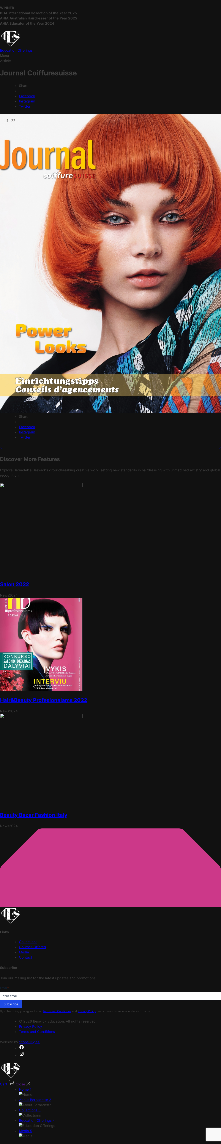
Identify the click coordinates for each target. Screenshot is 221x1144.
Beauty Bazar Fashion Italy (33, 815)
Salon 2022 (14, 584)
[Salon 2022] (41, 486)
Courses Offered (32, 947)
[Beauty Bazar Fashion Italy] (41, 717)
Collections (28, 942)
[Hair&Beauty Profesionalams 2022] (41, 689)
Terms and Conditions (57, 1011)
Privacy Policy (87, 1011)
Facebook (27, 96)
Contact (25, 957)
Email (4, 988)
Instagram (27, 101)
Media (24, 952)
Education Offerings (16, 50)
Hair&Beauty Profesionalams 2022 (43, 700)
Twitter (24, 106)
